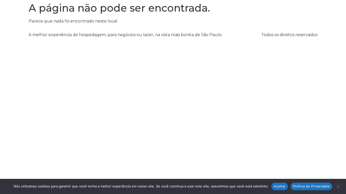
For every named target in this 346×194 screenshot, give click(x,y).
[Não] (338, 186)
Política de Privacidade (311, 186)
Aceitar (279, 186)
